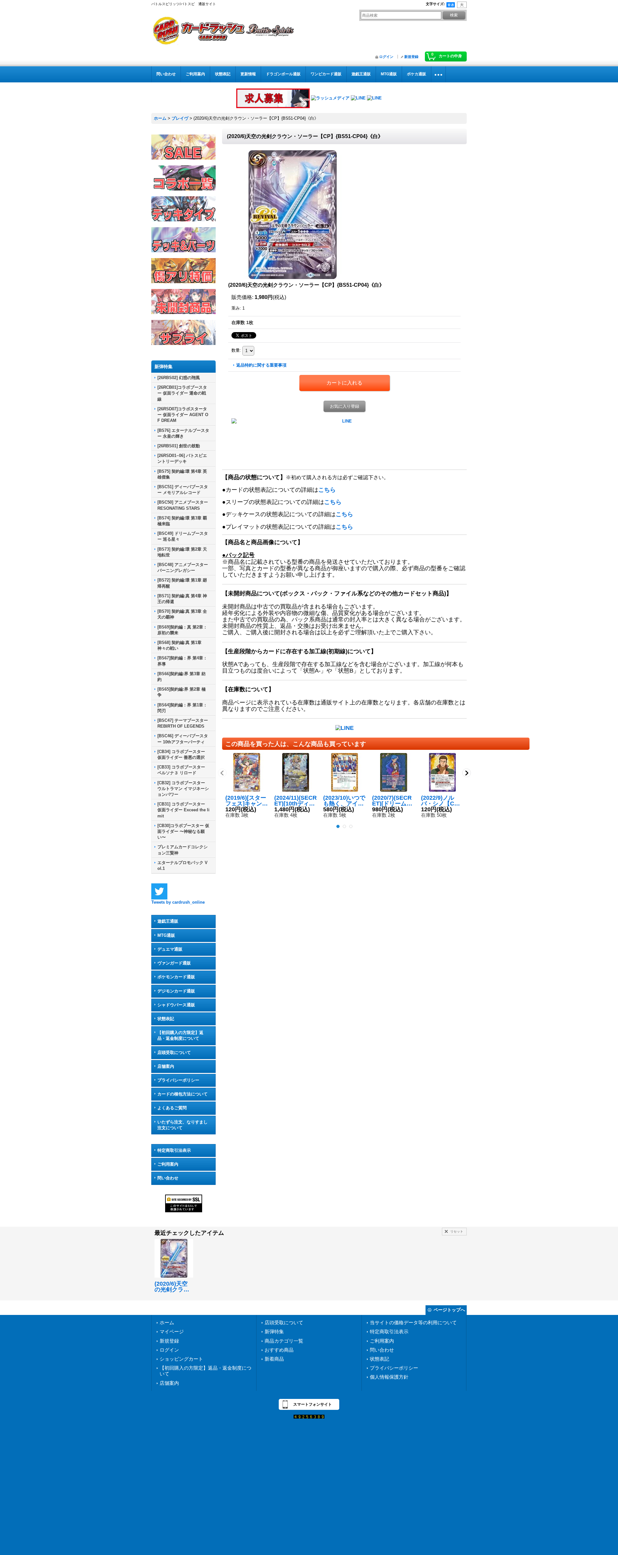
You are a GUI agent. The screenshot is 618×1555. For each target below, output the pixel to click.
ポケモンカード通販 (176, 976)
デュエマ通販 (170, 949)
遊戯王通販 (167, 921)
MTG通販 (166, 935)
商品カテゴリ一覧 (284, 1341)
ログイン (386, 57)
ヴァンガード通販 (174, 963)
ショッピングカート (181, 1359)
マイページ (172, 1331)
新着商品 (274, 1359)
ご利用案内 (167, 1164)
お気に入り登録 (344, 406)
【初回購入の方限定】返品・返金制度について (180, 1035)
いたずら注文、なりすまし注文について (182, 1125)
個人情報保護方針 (389, 1377)
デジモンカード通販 (176, 991)
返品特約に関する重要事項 (261, 365)
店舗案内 (165, 1066)
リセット (456, 1231)
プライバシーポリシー (178, 1080)
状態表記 (165, 1018)
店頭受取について (174, 1052)
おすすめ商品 (279, 1350)
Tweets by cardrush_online (178, 902)
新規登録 (411, 57)
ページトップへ (449, 1309)
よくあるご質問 (172, 1107)
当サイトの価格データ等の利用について (413, 1322)
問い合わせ (167, 1178)
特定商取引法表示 (174, 1150)
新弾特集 (274, 1331)
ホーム (167, 1322)
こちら (327, 490)
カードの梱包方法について (182, 1094)
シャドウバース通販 (176, 1004)
